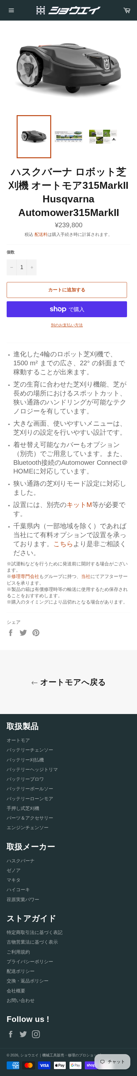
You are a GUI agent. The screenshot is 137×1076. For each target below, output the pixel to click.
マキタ (14, 880)
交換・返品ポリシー (28, 980)
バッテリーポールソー (30, 788)
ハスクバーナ (21, 860)
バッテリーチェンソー (30, 750)
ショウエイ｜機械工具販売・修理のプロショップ (60, 1055)
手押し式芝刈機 (23, 808)
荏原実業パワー (23, 899)
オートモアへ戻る (72, 682)
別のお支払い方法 (67, 325)
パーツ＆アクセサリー (30, 818)
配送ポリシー (21, 971)
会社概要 (16, 990)
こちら (63, 543)
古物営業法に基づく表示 (32, 942)
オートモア (18, 740)
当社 (85, 576)
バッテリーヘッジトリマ (32, 769)
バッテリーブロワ (25, 779)
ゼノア (14, 870)
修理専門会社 (25, 576)
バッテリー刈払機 (25, 759)
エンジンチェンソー (28, 827)
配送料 (41, 234)
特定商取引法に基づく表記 (35, 932)
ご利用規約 (18, 952)
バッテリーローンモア (30, 798)
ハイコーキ (18, 889)
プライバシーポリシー (30, 961)
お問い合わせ (21, 1000)
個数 (11, 252)
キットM (79, 504)
